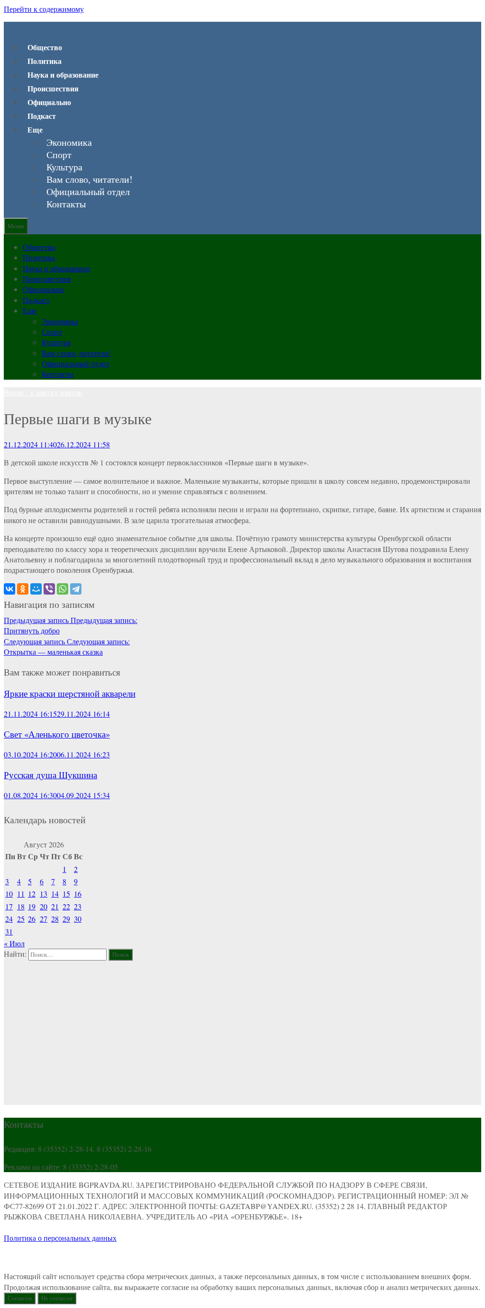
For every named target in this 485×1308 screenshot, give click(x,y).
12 (32, 894)
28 (55, 919)
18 (21, 906)
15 (66, 894)
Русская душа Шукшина (50, 775)
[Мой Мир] (36, 589)
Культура (64, 167)
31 (9, 931)
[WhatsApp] (62, 589)
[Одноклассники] (22, 589)
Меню (16, 226)
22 (66, 906)
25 (21, 919)
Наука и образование (63, 74)
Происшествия (53, 88)
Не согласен (56, 1298)
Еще (35, 129)
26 (32, 919)
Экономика (69, 142)
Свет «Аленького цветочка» (57, 734)
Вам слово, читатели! (89, 179)
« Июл (14, 943)
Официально (49, 102)
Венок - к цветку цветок (43, 392)
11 (21, 894)
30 (77, 919)
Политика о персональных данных (60, 1238)
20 (43, 906)
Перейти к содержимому (44, 9)
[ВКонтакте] (9, 589)
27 (43, 919)
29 (66, 919)
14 (55, 894)
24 (9, 919)
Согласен (20, 1298)
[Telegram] (75, 589)
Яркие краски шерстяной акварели (69, 693)
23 (77, 906)
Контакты (66, 204)
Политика (44, 60)
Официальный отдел (88, 192)
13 (43, 894)
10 (9, 894)
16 (77, 894)
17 (9, 906)
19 (32, 906)
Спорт (59, 155)
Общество (44, 47)
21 (55, 906)
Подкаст (41, 115)
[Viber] (49, 589)
